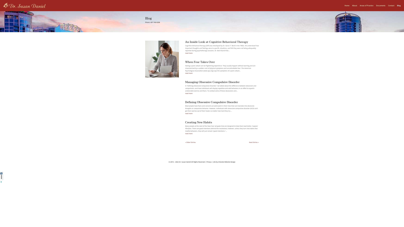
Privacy (209, 162)
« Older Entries (190, 142)
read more (189, 53)
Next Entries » (254, 142)
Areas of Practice (366, 6)
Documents (380, 6)
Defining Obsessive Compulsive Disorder (211, 102)
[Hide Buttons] (1, 182)
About (354, 6)
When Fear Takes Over (200, 62)
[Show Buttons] (1, 180)
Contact (391, 6)
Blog (399, 6)
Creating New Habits (198, 122)
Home (347, 6)
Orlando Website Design (226, 162)
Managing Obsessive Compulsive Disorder (212, 82)
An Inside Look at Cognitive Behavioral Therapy (216, 42)
